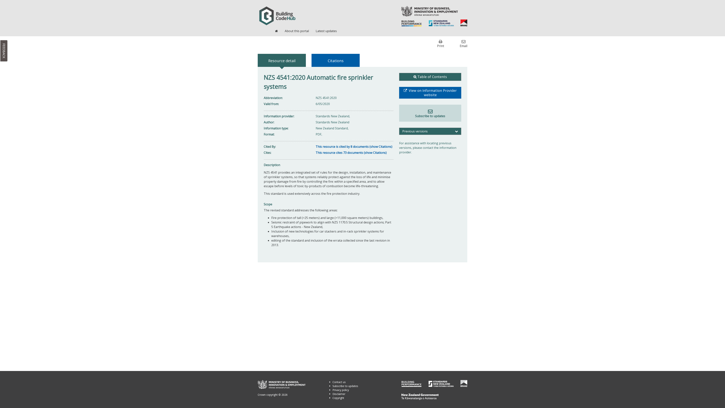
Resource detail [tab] (281, 60)
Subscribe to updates (430, 116)
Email (463, 46)
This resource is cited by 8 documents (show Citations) (354, 146)
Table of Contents (432, 76)
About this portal (297, 31)
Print (440, 46)
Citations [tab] (336, 60)
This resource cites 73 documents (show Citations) (351, 153)
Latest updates (326, 31)
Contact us (339, 382)
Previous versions (415, 131)
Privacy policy (340, 390)
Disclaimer (338, 394)
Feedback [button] (4, 50)
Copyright (338, 398)
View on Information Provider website (432, 92)
